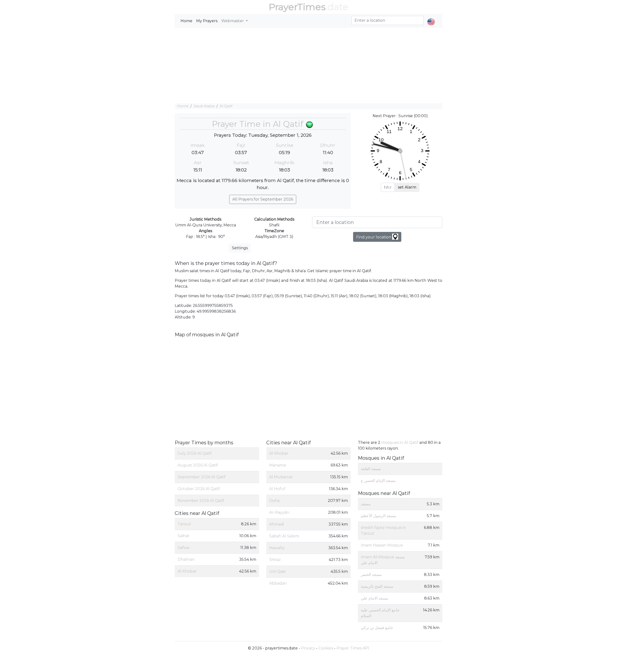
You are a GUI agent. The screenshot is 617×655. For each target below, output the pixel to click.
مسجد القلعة (371, 468)
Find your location (374, 237)
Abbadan (278, 583)
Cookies (325, 648)
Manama (277, 465)
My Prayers (206, 21)
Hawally (277, 548)
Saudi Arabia (204, 106)
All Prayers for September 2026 (262, 199)
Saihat (183, 535)
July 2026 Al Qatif (195, 453)
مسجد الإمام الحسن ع (378, 480)
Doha (274, 500)
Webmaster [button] (233, 21)
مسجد (366, 504)
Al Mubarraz (281, 477)
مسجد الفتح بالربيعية (377, 586)
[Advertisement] (308, 65)
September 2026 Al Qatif (202, 477)
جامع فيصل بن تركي (377, 627)
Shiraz (275, 559)
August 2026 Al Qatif (198, 465)
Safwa (183, 547)
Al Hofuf (277, 488)
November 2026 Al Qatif (201, 500)
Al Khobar (187, 571)
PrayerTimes (297, 7)
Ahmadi (276, 524)
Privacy (308, 648)
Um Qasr (277, 571)
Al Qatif (226, 106)
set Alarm (407, 187)
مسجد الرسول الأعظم (378, 515)
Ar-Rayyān (279, 512)
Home (186, 21)
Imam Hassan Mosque (382, 545)
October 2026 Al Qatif (199, 488)
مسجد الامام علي (374, 598)
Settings (240, 248)
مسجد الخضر (371, 574)
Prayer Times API (352, 648)
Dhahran (186, 559)
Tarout (184, 524)
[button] (431, 18)
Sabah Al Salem (284, 536)
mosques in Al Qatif (399, 442)
